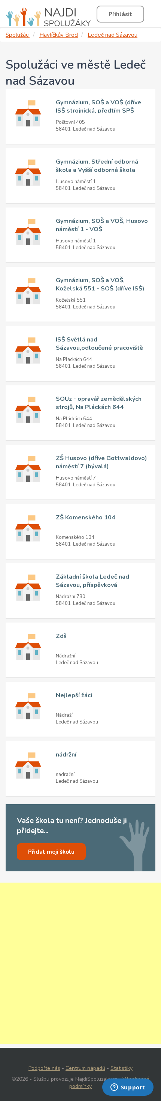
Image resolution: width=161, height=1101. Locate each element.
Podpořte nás (44, 1068)
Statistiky (121, 1068)
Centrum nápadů (85, 1068)
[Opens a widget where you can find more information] (128, 1087)
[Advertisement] (80, 963)
